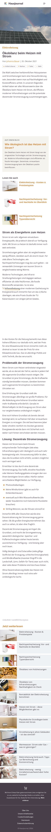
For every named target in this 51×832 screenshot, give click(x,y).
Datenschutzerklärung (25, 823)
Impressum (25, 820)
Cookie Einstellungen (25, 817)
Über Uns (25, 810)
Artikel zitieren (10, 66)
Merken (22, 66)
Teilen (31, 66)
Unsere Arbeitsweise (25, 814)
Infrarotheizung (12, 288)
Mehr (40, 66)
